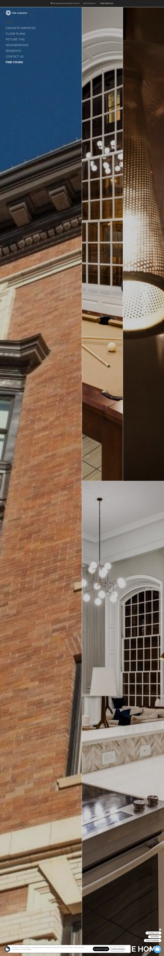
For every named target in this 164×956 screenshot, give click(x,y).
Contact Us (14, 56)
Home (10, 22)
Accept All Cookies (101, 949)
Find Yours (14, 62)
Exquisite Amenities (21, 28)
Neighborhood (17, 45)
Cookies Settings (117, 949)
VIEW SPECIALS (106, 3)
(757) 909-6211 (90, 3)
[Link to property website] (16, 12)
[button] (7, 949)
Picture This (15, 39)
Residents (13, 50)
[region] (69, 949)
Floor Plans (15, 33)
